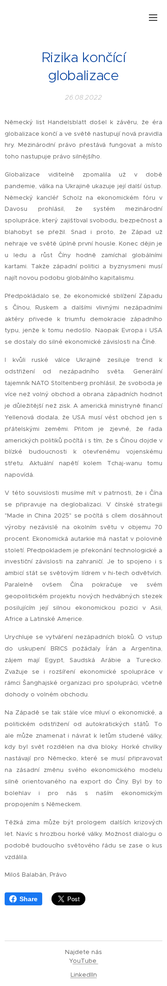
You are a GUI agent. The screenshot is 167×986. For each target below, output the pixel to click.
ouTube (85, 961)
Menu (153, 17)
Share (28, 899)
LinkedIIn (84, 975)
